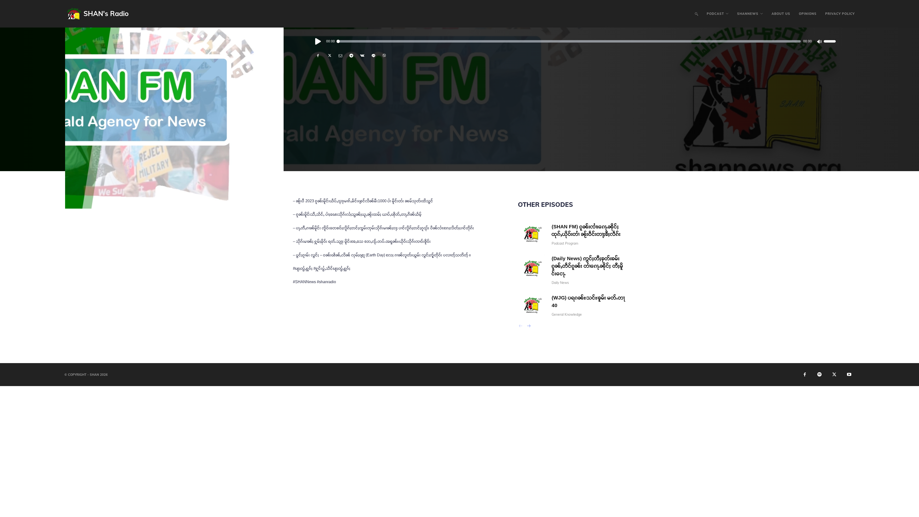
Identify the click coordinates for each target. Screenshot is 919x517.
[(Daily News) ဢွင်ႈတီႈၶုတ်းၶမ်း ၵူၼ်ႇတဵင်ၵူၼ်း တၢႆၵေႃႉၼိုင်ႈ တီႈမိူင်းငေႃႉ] (531, 268)
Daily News (560, 282)
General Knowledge (567, 314)
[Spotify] (819, 374)
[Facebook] (318, 55)
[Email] (340, 55)
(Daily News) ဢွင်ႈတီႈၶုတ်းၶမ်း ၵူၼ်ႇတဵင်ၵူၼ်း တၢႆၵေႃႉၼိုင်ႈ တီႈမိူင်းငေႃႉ (587, 266)
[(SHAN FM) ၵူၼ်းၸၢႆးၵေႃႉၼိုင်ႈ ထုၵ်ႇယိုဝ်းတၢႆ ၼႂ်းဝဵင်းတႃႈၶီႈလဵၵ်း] (531, 233)
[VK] (362, 55)
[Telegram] (351, 55)
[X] (329, 55)
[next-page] (529, 326)
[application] (574, 41)
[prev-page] (521, 326)
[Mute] (819, 41)
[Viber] (384, 55)
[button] (696, 14)
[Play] (318, 41)
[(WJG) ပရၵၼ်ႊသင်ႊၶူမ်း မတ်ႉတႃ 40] (531, 305)
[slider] (830, 41)
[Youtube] (849, 374)
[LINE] (373, 55)
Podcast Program (565, 243)
